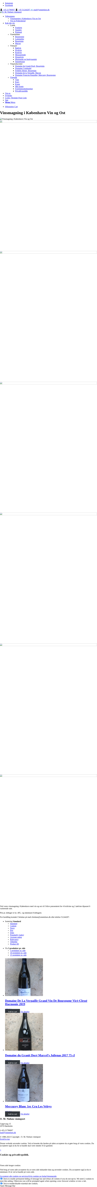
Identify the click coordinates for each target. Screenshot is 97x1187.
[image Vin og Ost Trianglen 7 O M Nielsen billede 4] (48, 838)
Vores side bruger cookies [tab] (10, 1165)
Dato (12, 933)
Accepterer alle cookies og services (14, 1176)
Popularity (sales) (17, 935)
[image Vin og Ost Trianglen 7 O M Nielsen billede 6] (48, 446)
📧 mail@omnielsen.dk (40, 10)
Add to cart (12, 1012)
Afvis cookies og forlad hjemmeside (42, 1176)
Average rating (16, 937)
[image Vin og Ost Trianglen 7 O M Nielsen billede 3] (48, 184)
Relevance (14, 939)
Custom (13, 926)
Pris (11, 930)
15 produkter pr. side (18, 955)
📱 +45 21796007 (7, 10)
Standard (13, 924)
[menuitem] (51, 18)
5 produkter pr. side (18, 950)
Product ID (14, 944)
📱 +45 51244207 (23, 10)
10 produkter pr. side (18, 953)
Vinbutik (13, 77)
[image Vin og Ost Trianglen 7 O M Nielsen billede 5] (48, 315)
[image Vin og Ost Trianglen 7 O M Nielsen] (48, 577)
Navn (12, 928)
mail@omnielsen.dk (8, 1133)
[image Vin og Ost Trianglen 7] (48, 708)
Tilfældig (13, 942)
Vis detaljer (24, 1012)
